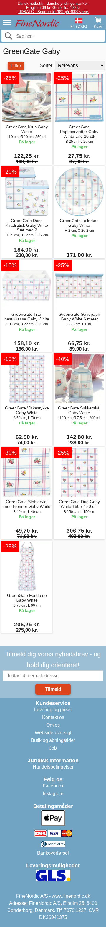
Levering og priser (53, 709)
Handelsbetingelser (53, 766)
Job (53, 748)
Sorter (46, 65)
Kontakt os (53, 717)
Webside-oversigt (53, 732)
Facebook (53, 785)
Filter (16, 65)
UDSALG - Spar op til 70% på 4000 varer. (53, 11)
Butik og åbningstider (53, 740)
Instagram (53, 793)
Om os (53, 724)
